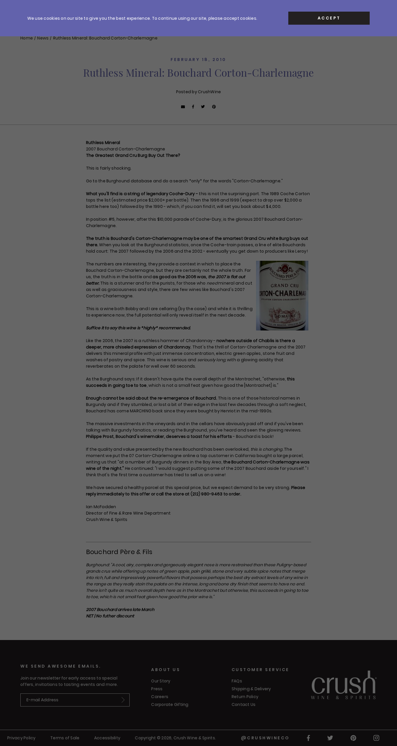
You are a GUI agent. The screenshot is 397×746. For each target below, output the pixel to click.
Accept (329, 18)
